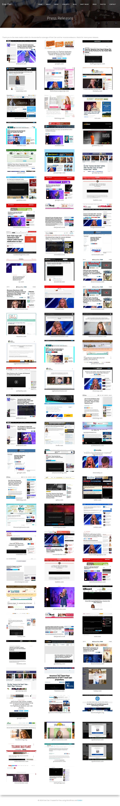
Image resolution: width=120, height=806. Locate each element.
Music (56, 4)
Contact (112, 4)
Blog (74, 4)
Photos (103, 4)
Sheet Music (84, 4)
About (48, 4)
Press (94, 4)
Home (40, 4)
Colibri (80, 800)
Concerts (65, 4)
